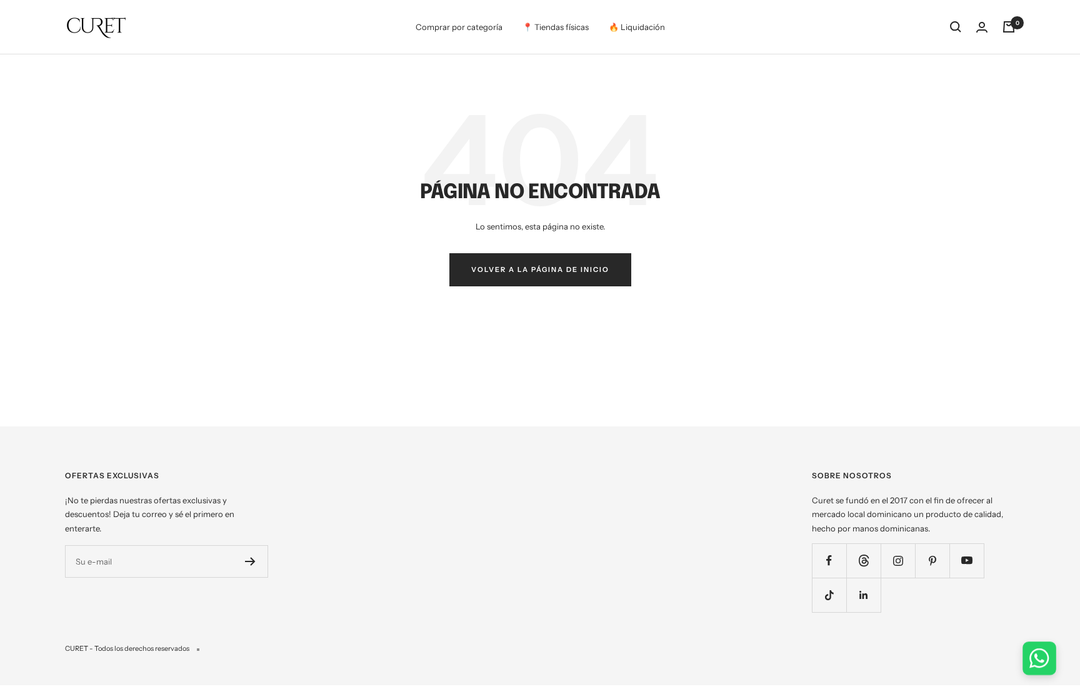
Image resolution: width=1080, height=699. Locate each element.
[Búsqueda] (955, 27)
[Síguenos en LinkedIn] (863, 595)
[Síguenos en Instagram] (898, 560)
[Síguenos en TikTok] (829, 595)
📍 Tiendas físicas (555, 27)
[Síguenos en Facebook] (829, 560)
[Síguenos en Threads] (863, 560)
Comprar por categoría (459, 27)
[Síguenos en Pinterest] (932, 560)
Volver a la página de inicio (540, 269)
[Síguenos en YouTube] (966, 560)
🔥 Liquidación (637, 27)
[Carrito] (1008, 27)
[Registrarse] (250, 561)
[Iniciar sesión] (982, 27)
